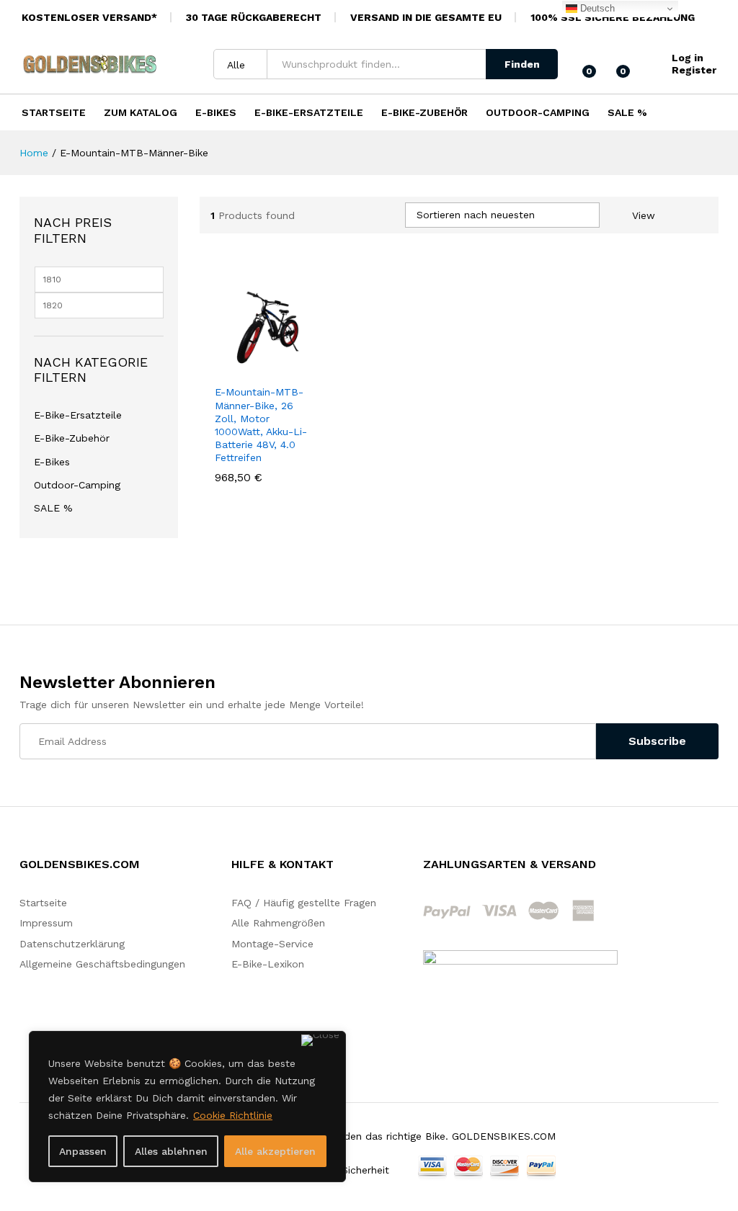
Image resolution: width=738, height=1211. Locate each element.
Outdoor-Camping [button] (538, 112)
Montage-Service (272, 943)
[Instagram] (690, 868)
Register (694, 70)
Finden (522, 64)
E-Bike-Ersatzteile (78, 415)
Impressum (46, 923)
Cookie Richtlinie (232, 1115)
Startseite (54, 112)
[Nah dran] (320, 1040)
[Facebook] (668, 868)
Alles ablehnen (171, 1151)
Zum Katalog (140, 112)
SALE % (627, 112)
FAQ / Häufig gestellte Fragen (303, 902)
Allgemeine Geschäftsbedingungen (102, 964)
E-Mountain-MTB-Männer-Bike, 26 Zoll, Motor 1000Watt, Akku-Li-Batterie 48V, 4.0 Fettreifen (261, 424)
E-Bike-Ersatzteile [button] (308, 112)
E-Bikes (52, 462)
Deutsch (596, 8)
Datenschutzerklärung (72, 943)
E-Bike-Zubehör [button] (424, 112)
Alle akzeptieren (275, 1151)
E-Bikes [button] (215, 112)
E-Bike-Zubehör (72, 438)
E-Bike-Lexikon (267, 964)
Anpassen (83, 1151)
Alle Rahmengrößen (278, 923)
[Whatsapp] (713, 867)
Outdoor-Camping (77, 485)
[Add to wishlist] (295, 368)
